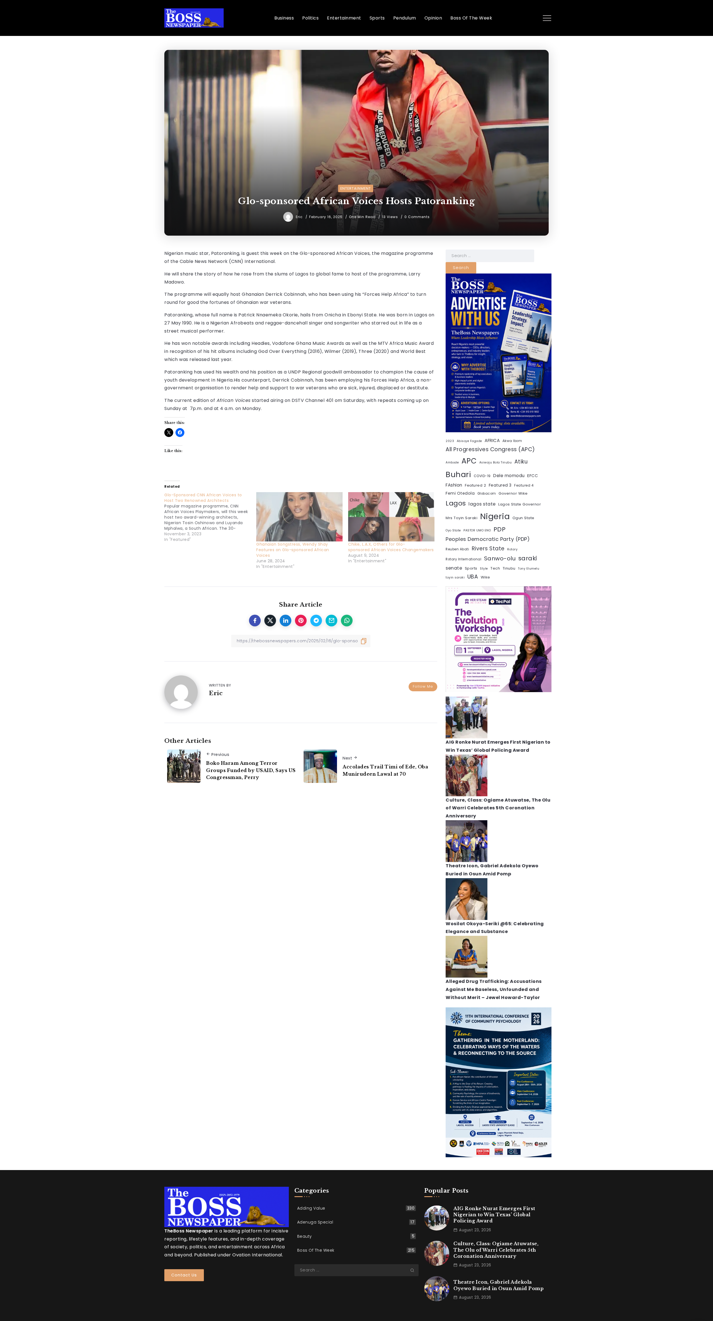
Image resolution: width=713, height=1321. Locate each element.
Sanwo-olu (500, 558)
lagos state (482, 504)
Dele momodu (509, 475)
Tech (495, 568)
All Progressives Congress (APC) (490, 449)
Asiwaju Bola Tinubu (495, 462)
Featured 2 (475, 485)
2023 (450, 441)
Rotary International (463, 559)
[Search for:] (490, 255)
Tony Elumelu (528, 569)
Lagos (456, 503)
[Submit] (414, 1270)
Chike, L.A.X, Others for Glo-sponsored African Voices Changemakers (391, 547)
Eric (300, 216)
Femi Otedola (460, 493)
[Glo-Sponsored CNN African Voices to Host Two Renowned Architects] (210, 517)
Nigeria (495, 516)
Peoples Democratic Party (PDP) (488, 539)
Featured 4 (524, 485)
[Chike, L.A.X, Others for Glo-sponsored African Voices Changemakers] (391, 516)
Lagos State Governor (519, 504)
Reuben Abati (457, 549)
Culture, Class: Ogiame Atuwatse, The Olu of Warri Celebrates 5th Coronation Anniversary (498, 808)
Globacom (486, 493)
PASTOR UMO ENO (477, 530)
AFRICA (492, 440)
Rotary (512, 549)
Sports (471, 568)
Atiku (521, 461)
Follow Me (423, 686)
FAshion (454, 485)
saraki (527, 558)
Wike (485, 577)
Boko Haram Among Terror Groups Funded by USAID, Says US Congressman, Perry (251, 770)
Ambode (452, 462)
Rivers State (488, 548)
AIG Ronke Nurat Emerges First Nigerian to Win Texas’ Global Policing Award (494, 1215)
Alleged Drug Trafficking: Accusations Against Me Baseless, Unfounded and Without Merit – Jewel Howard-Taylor (494, 989)
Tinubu (509, 568)
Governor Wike (513, 493)
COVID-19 (482, 476)
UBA (472, 576)
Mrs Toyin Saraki (461, 518)
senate (454, 568)
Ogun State (523, 518)
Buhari (458, 474)
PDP (500, 529)
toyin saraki (455, 577)
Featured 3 (500, 485)
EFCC (532, 475)
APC (469, 461)
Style (484, 569)
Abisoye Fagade (469, 441)
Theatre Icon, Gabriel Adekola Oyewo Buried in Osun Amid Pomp (498, 1285)
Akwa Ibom (512, 441)
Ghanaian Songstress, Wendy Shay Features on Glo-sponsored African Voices (292, 549)
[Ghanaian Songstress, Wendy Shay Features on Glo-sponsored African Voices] (299, 516)
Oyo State (453, 530)
